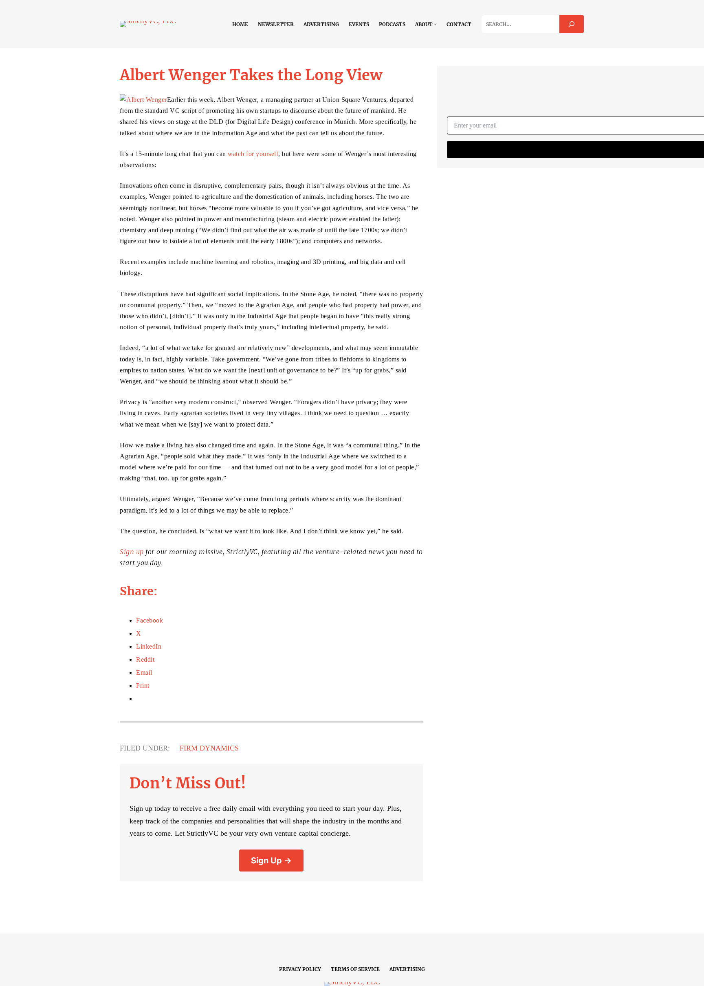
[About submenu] (435, 23)
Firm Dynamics (209, 748)
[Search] (571, 24)
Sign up (132, 552)
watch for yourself (253, 153)
